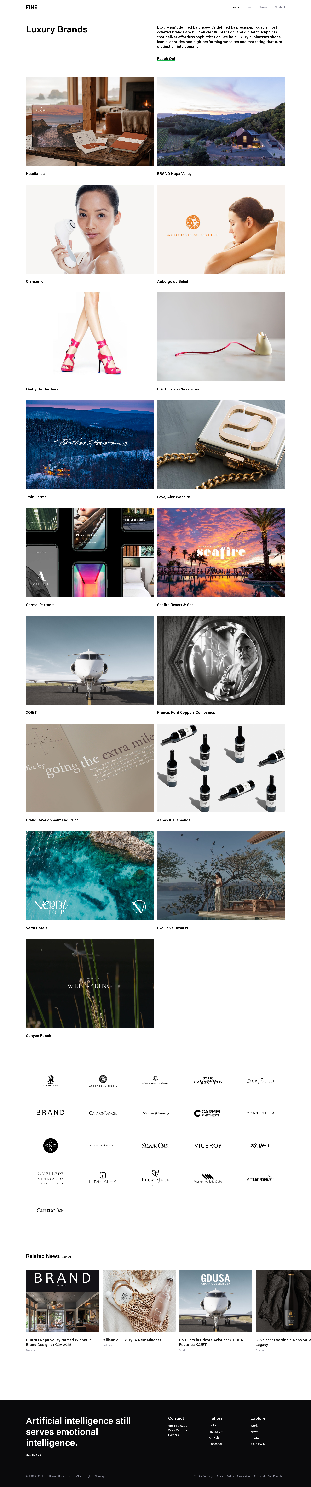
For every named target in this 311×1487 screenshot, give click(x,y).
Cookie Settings (203, 1476)
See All (67, 1257)
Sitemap (99, 1476)
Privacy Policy (225, 1476)
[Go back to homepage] (31, 7)
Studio (183, 1352)
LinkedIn (215, 1425)
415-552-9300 (177, 1426)
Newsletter (244, 1476)
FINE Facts (257, 1444)
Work (254, 1426)
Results (30, 1352)
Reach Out (166, 59)
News (248, 7)
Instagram (216, 1431)
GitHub (214, 1438)
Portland (259, 1476)
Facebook (216, 1444)
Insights (107, 1347)
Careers (263, 7)
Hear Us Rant (33, 1455)
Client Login (83, 1476)
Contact (280, 7)
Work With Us (177, 1430)
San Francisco (276, 1476)
